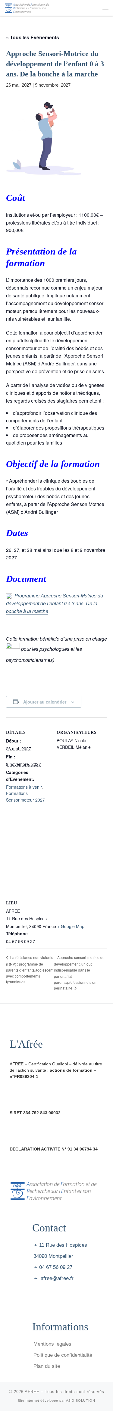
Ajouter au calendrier (44, 702)
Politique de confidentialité (62, 1355)
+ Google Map (70, 926)
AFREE (32, 1391)
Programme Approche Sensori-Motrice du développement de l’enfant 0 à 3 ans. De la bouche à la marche (54, 603)
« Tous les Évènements (32, 37)
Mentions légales (52, 1344)
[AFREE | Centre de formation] (27, 7)
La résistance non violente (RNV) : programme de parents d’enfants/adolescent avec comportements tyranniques (29, 969)
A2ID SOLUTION (80, 1400)
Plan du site (46, 1366)
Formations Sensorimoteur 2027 (25, 796)
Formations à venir (24, 787)
